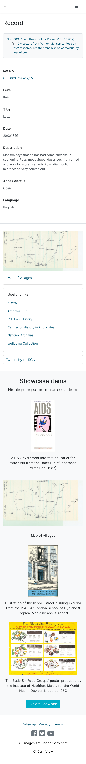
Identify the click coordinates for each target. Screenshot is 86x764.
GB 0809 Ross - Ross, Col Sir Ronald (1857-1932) (40, 39)
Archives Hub (17, 311)
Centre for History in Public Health (33, 327)
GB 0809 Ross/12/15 (18, 78)
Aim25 (12, 303)
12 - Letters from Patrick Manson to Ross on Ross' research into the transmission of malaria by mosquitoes (45, 48)
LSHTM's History (20, 319)
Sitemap (29, 724)
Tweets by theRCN (20, 360)
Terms (58, 724)
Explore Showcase (43, 704)
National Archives (20, 335)
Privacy (45, 724)
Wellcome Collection (23, 343)
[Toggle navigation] (76, 6)
